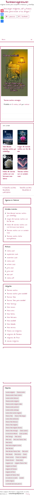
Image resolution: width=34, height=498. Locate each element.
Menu (3, 39)
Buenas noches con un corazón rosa (23, 174)
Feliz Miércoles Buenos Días (13, 451)
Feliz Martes (11, 314)
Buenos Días (11, 297)
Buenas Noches (12, 290)
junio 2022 (10, 268)
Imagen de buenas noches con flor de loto (24, 149)
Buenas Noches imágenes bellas (14, 404)
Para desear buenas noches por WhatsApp (9, 149)
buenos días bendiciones (12, 419)
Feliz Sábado (11, 324)
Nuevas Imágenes (13, 341)
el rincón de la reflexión (11, 434)
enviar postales (23, 434)
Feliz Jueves (11, 307)
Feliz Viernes (11, 327)
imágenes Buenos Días (21, 463)
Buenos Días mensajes (12, 431)
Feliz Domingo (11, 304)
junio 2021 (10, 271)
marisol (26, 104)
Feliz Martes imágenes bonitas (13, 445)
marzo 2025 (11, 251)
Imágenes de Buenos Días (12, 475)
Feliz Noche (25, 451)
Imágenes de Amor (13, 338)
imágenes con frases (11, 466)
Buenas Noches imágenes (12, 401)
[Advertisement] (17, 28)
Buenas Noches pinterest (12, 407)
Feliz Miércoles (12, 317)
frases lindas (19, 460)
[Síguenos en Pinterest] (11, 18)
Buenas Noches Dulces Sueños (14, 395)
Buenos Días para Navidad (16, 300)
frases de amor (10, 460)
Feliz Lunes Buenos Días (20, 440)
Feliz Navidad (11, 321)
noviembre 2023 (12, 258)
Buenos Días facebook (12, 422)
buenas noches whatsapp (12, 410)
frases (25, 454)
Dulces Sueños (24, 431)
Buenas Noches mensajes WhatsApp (9, 190)
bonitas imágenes (10, 392)
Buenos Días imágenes (12, 425)
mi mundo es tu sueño (11, 478)
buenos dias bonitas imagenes (13, 413)
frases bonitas (9, 457)
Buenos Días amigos (20, 416)
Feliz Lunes (10, 311)
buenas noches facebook (12, 398)
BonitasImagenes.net (17, 2)
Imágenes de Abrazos (14, 334)
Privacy (28, 494)
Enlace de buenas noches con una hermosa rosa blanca (9, 175)
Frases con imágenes (14, 331)
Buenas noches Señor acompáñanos (14, 237)
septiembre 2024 (12, 254)
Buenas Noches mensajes (25, 189)
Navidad (21, 478)
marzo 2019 (10, 278)
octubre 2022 (11, 264)
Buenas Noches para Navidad (17, 294)
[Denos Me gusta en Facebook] (23, 18)
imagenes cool (9, 463)
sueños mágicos (10, 481)
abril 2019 (9, 274)
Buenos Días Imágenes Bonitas (14, 428)
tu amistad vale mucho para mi (13, 484)
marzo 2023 (10, 261)
